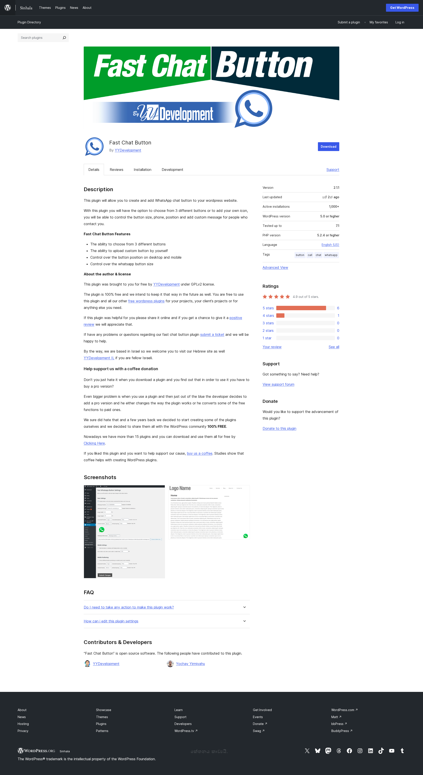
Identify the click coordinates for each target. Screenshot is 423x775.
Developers (183, 724)
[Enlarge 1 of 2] (159, 491)
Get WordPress (402, 7)
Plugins (101, 724)
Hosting (23, 724)
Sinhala (65, 751)
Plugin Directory (29, 22)
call (310, 255)
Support (333, 169)
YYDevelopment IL (99, 358)
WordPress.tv (186, 731)
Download (328, 146)
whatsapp (331, 255)
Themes (102, 717)
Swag (259, 731)
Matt (336, 717)
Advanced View (275, 267)
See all (334, 347)
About (22, 710)
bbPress (339, 724)
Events (258, 717)
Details (93, 169)
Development (172, 169)
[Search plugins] (64, 37)
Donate (260, 724)
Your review (272, 347)
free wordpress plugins (146, 301)
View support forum (278, 384)
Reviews (116, 169)
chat (318, 255)
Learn (178, 710)
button (300, 255)
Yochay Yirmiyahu (190, 663)
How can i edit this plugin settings (111, 621)
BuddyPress (342, 731)
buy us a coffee (199, 453)
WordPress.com (344, 710)
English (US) (330, 245)
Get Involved (262, 710)
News (22, 717)
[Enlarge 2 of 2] (244, 491)
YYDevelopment (128, 150)
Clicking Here (94, 443)
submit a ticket (212, 334)
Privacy (23, 731)
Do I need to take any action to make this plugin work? (129, 607)
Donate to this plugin (279, 428)
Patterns (102, 731)
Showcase (103, 710)
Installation (142, 169)
